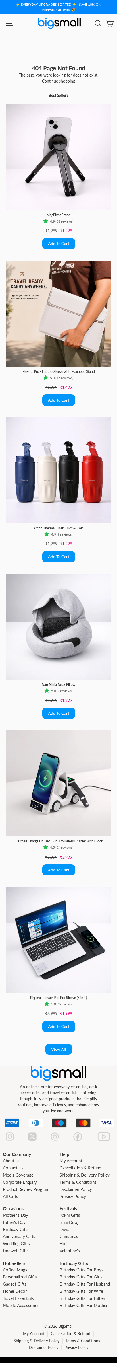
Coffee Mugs (15, 1269)
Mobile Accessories (21, 1305)
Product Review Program (26, 1189)
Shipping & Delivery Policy (85, 1174)
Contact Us (13, 1167)
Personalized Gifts (20, 1276)
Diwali (66, 1229)
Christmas (69, 1236)
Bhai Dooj (69, 1222)
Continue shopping (58, 81)
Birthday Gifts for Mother (84, 1305)
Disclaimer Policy (76, 1189)
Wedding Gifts (16, 1243)
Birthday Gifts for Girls (81, 1276)
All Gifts (10, 1196)
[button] (46, 221)
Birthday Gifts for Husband (85, 1283)
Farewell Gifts (16, 1250)
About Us (11, 1160)
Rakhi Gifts (70, 1215)
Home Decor (15, 1291)
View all (58, 1049)
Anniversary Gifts (19, 1236)
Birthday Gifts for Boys (81, 1269)
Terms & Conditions (78, 1182)
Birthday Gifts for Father (82, 1298)
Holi (64, 1243)
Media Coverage (18, 1174)
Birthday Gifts (16, 1229)
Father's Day (14, 1222)
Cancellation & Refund (80, 1167)
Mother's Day (15, 1215)
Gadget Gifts (14, 1283)
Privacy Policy (73, 1196)
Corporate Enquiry (20, 1182)
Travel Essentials (18, 1298)
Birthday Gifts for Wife (81, 1291)
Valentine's (70, 1250)
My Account (71, 1160)
